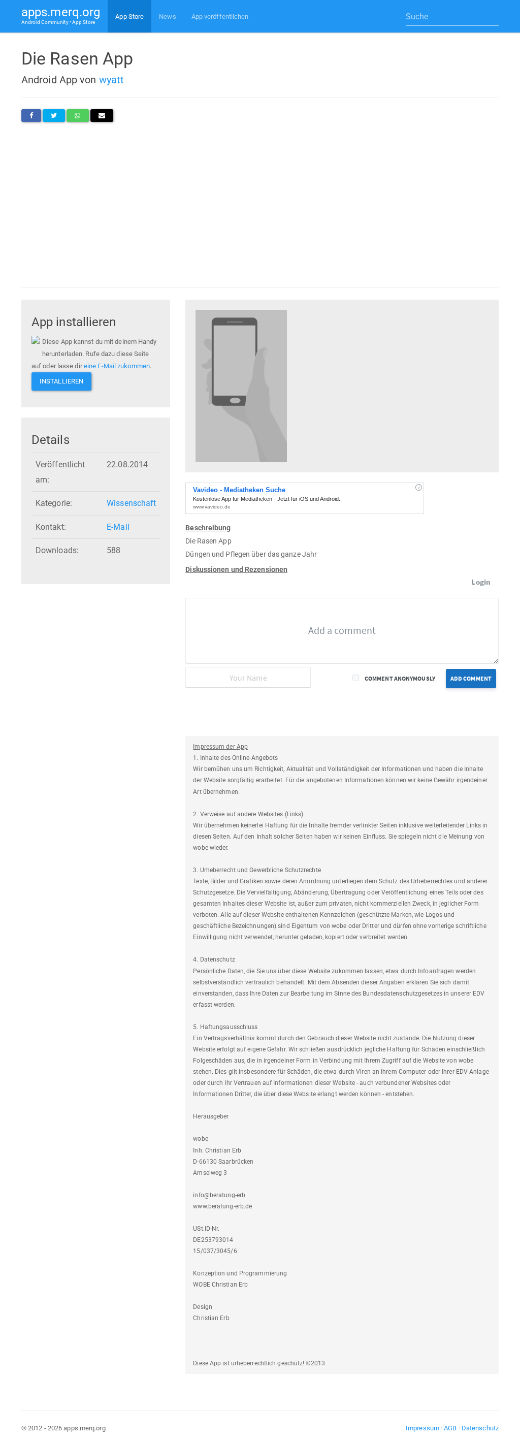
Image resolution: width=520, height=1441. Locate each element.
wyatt (111, 80)
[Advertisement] (260, 205)
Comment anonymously (400, 678)
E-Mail (118, 527)
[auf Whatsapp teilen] (77, 115)
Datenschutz (480, 1428)
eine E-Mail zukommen (117, 366)
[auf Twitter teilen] (54, 115)
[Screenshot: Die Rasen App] (241, 385)
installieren (61, 381)
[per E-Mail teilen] (101, 115)
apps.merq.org (60, 15)
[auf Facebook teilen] (31, 115)
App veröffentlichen (220, 16)
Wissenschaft (131, 503)
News (167, 16)
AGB (450, 1428)
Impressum (422, 1428)
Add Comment (471, 678)
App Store (129, 16)
